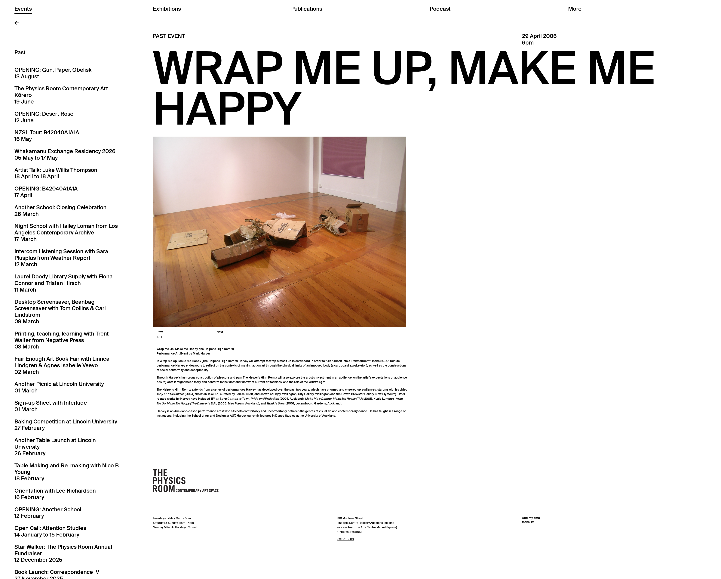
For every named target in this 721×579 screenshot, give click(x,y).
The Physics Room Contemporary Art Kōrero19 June (61, 95)
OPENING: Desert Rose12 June (43, 117)
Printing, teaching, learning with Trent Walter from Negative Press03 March (61, 340)
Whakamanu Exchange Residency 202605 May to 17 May (64, 154)
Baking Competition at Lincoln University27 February (65, 424)
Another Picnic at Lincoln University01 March (59, 387)
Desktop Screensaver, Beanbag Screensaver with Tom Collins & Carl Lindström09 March (60, 312)
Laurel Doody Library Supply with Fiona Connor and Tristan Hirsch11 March (63, 283)
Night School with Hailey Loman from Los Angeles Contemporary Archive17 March (66, 232)
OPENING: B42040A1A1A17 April (46, 191)
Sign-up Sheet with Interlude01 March (50, 406)
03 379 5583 (345, 539)
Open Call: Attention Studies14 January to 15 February (50, 531)
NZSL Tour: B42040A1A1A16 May (46, 135)
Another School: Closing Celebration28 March (60, 210)
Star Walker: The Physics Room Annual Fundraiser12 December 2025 (63, 553)
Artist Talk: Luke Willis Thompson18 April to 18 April (55, 173)
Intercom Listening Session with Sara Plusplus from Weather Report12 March (61, 258)
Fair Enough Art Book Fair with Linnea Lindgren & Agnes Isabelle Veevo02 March (61, 365)
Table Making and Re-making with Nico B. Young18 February (67, 472)
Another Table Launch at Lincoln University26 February (55, 447)
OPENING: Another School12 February (47, 512)
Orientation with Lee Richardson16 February (55, 494)
